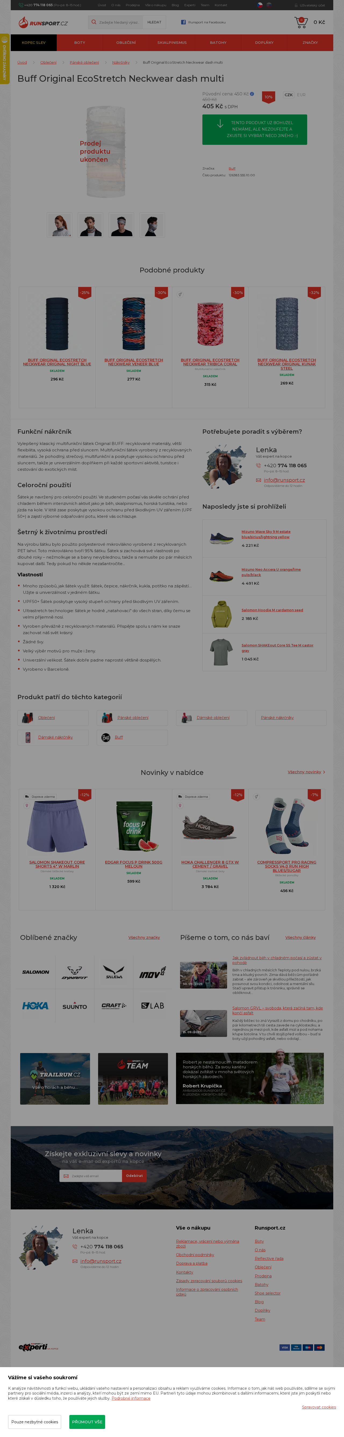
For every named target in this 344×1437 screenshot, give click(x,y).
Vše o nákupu (155, 5)
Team (205, 5)
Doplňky (264, 42)
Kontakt (221, 5)
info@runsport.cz (284, 480)
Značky (310, 42)
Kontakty (184, 1272)
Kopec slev (33, 42)
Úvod (102, 5)
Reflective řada (269, 1258)
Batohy (218, 42)
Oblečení (126, 42)
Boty (79, 42)
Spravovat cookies (319, 1407)
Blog (175, 5)
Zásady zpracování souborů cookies (209, 1280)
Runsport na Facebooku (207, 22)
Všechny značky (144, 937)
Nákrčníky (121, 62)
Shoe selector (268, 1293)
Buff (232, 168)
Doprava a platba (191, 1263)
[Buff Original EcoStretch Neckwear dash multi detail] (59, 225)
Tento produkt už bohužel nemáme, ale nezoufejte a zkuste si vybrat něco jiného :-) (262, 129)
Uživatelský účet (312, 5)
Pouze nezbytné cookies (34, 1422)
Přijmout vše (87, 1422)
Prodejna (133, 5)
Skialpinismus (172, 42)
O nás (115, 5)
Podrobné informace (131, 1398)
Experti (189, 5)
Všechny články (300, 937)
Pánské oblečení (84, 62)
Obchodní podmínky (195, 1254)
